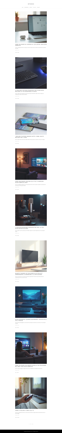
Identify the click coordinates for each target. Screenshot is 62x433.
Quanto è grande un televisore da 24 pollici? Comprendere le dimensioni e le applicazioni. (28, 274)
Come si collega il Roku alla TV (24, 410)
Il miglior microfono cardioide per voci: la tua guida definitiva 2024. (29, 228)
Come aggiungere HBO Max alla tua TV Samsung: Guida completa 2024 (29, 182)
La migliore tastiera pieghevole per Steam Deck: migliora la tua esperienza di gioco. (29, 91)
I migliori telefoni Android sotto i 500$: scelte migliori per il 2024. (29, 137)
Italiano (38, 7)
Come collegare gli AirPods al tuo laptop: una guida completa (31, 45)
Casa (22, 7)
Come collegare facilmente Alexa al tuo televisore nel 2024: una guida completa (30, 366)
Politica (34, 7)
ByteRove (31, 4)
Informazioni (26, 7)
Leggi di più (17, 50)
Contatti (31, 7)
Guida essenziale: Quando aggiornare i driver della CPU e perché (31, 320)
